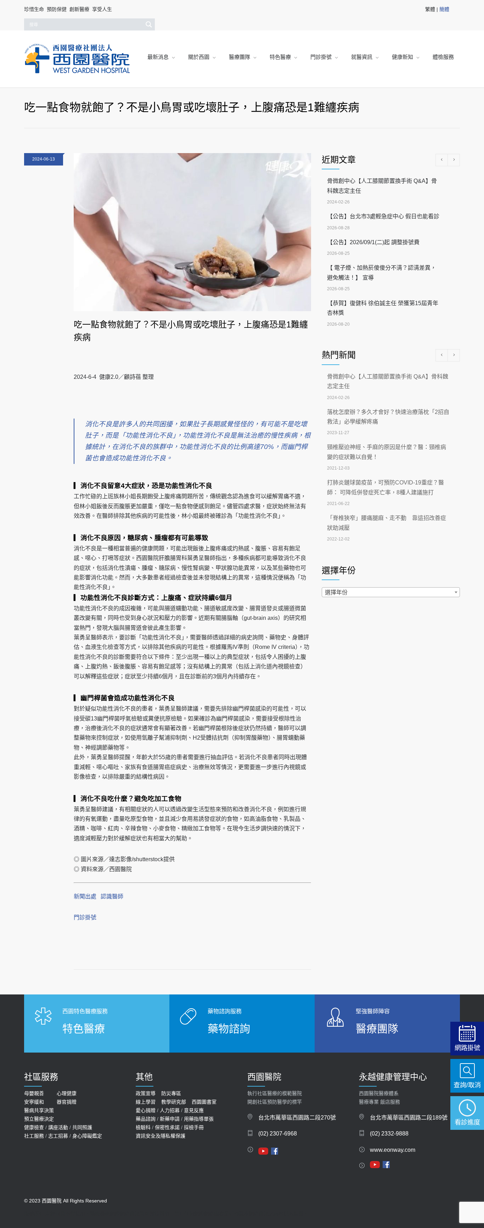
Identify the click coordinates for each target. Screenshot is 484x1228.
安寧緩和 (34, 1102)
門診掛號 (321, 57)
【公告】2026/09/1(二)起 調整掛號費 (373, 242)
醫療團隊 (239, 57)
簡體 (444, 9)
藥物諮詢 (229, 1028)
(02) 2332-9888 (389, 1134)
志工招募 (58, 1136)
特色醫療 (280, 57)
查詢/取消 (467, 1085)
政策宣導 (146, 1093)
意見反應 (194, 1110)
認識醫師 (112, 896)
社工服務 (34, 1136)
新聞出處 (85, 896)
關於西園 (198, 57)
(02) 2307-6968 (277, 1134)
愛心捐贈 (146, 1110)
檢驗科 (143, 1127)
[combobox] (391, 592)
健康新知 (402, 57)
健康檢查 (34, 1127)
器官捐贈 (67, 1102)
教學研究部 (173, 1102)
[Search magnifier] (149, 24)
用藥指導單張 (199, 1119)
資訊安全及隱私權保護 (160, 1136)
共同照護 (82, 1127)
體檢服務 (443, 57)
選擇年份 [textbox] (336, 592)
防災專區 (171, 1093)
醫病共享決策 (39, 1110)
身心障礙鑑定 (87, 1136)
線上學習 (146, 1102)
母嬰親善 (34, 1093)
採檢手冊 (194, 1127)
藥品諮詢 (146, 1119)
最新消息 (158, 57)
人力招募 (170, 1110)
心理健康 (67, 1093)
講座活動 (58, 1127)
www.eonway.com (392, 1150)
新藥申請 (170, 1119)
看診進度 (467, 1122)
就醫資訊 (361, 57)
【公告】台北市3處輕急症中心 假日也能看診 (383, 216)
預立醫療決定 (39, 1119)
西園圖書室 (204, 1102)
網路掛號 (467, 1048)
